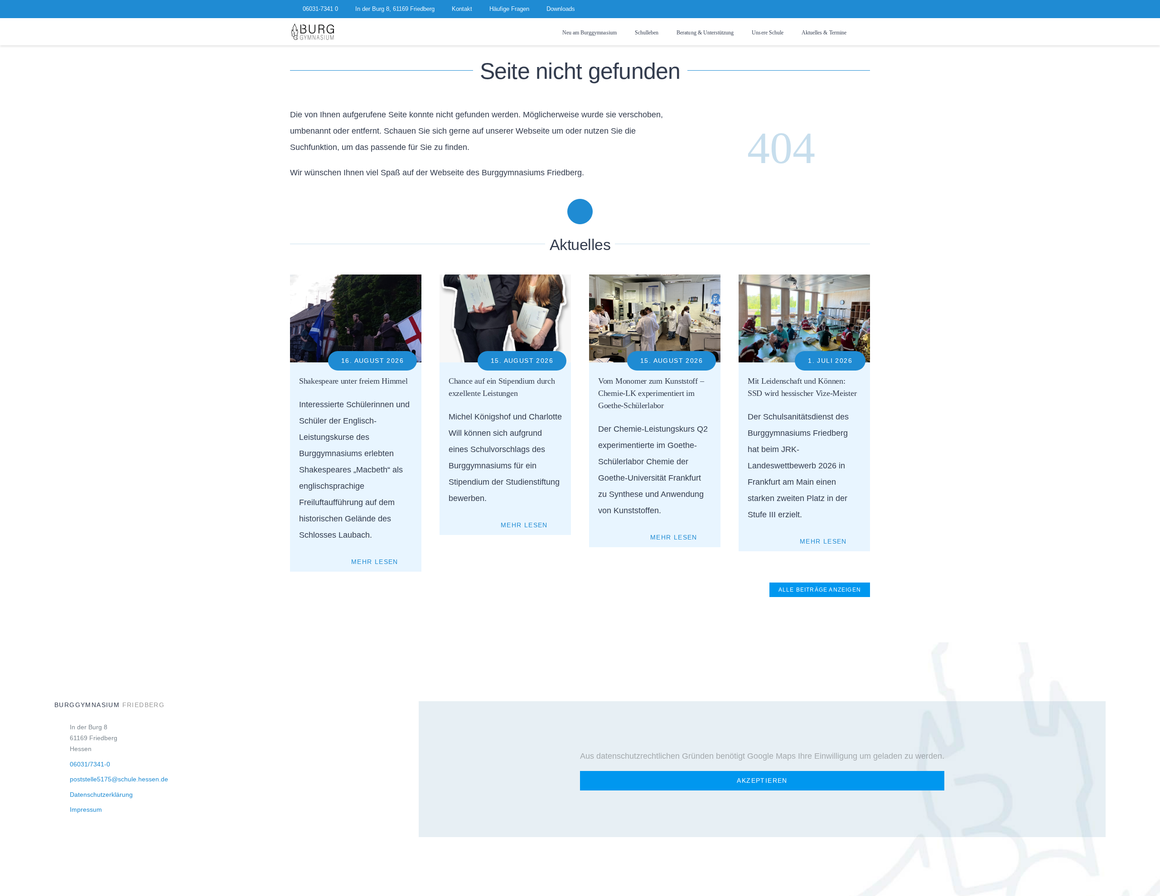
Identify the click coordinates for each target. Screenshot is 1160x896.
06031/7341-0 (90, 764)
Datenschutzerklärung (101, 794)
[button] (867, 32)
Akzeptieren (762, 780)
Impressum (86, 809)
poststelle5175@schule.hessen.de (119, 779)
